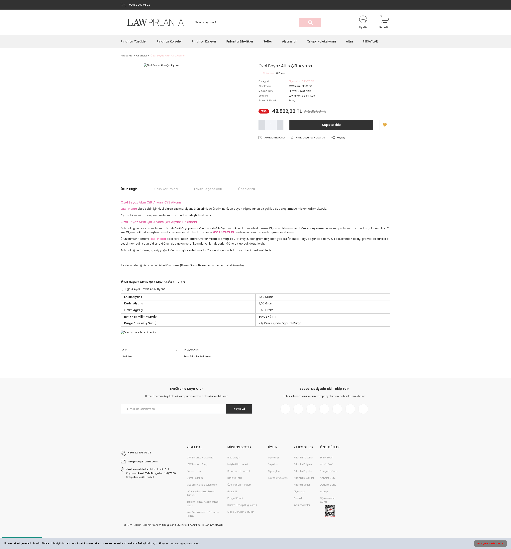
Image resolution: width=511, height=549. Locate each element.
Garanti (232, 491)
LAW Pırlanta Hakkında (200, 457)
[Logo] (152, 22)
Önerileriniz (247, 189)
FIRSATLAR (308, 81)
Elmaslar (299, 498)
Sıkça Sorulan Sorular (240, 511)
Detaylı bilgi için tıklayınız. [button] (185, 543)
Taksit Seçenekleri (208, 189)
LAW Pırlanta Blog (197, 464)
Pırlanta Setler (302, 484)
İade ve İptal (234, 478)
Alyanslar (294, 81)
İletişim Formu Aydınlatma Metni (203, 503)
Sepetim (273, 464)
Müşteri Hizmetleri (237, 464)
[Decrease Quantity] (261, 125)
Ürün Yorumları (166, 189)
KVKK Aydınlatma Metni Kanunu (201, 493)
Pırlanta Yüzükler (303, 457)
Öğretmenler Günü (327, 500)
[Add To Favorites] (384, 125)
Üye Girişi (273, 457)
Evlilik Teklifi (326, 457)
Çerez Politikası (195, 478)
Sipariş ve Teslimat (238, 471)
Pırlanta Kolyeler (303, 464)
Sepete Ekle (331, 124)
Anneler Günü (328, 478)
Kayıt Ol (239, 409)
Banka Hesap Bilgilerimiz (242, 505)
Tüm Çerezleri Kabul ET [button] (490, 543)
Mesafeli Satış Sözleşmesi (202, 484)
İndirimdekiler (302, 505)
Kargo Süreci (235, 498)
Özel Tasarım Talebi (239, 484)
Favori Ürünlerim (278, 478)
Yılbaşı (324, 491)
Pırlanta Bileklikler (304, 478)
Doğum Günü (328, 484)
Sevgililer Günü (329, 471)
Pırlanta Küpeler (303, 471)
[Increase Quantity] (280, 125)
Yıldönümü (326, 464)
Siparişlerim (275, 471)
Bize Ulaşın (233, 457)
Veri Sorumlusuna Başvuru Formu (203, 513)
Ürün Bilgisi (129, 189)
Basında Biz (194, 471)
